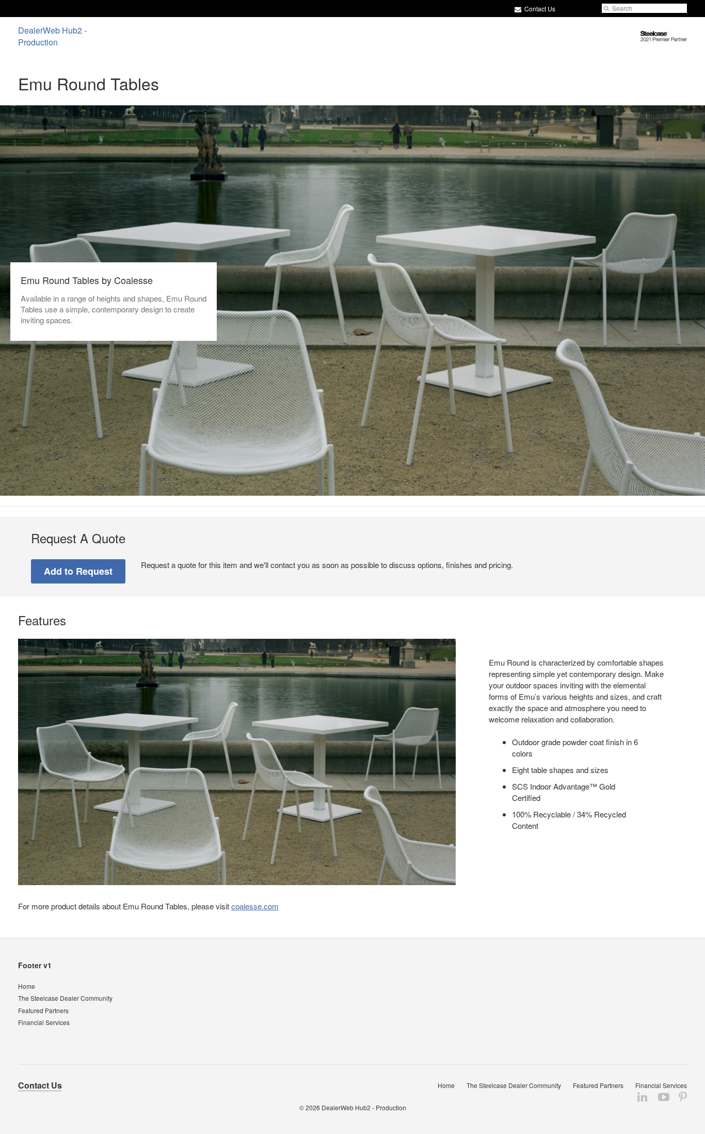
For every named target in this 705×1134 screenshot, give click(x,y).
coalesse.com (255, 906)
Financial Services (44, 1022)
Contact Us (539, 8)
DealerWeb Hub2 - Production (364, 1107)
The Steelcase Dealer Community (65, 998)
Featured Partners (43, 1010)
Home (26, 986)
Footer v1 (35, 965)
